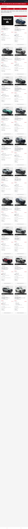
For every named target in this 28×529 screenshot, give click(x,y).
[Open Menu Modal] (2, 2)
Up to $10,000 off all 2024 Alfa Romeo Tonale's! (14, 3)
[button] (7, 44)
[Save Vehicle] (12, 26)
